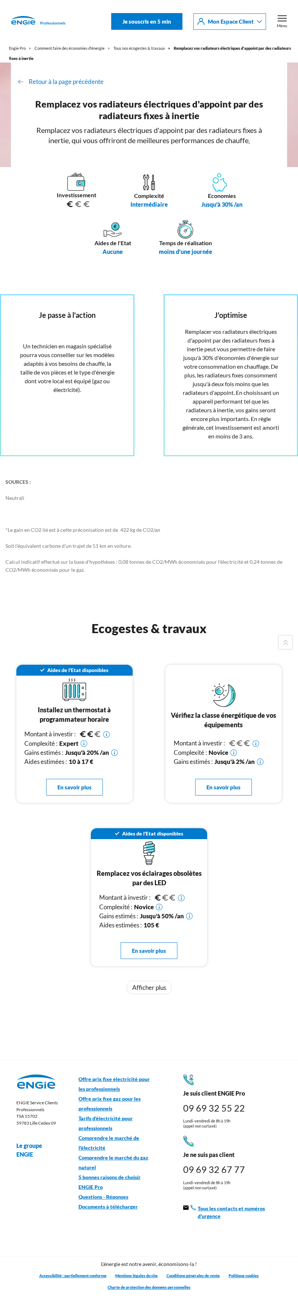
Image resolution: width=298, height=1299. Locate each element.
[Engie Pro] (38, 21)
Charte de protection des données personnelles (149, 1287)
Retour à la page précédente (66, 81)
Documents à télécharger (108, 1207)
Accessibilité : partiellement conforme (72, 1275)
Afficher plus (149, 987)
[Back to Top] (285, 642)
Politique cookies (244, 1275)
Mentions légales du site (136, 1275)
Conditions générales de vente (193, 1275)
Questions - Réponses (103, 1197)
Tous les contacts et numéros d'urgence (231, 1212)
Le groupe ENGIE (29, 1150)
